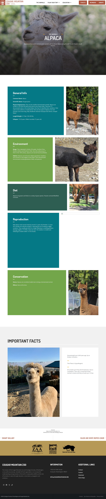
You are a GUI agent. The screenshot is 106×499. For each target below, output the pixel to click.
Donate (101, 2)
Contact (80, 470)
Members (93, 2)
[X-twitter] (9, 484)
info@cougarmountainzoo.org (59, 477)
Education (66, 2)
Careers (80, 472)
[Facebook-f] (6, 484)
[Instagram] (3, 484)
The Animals (40, 2)
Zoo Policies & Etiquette (90, 496)
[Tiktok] (12, 484)
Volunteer (81, 475)
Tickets (83, 2)
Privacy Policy (100, 496)
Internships (81, 478)
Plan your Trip (53, 2)
